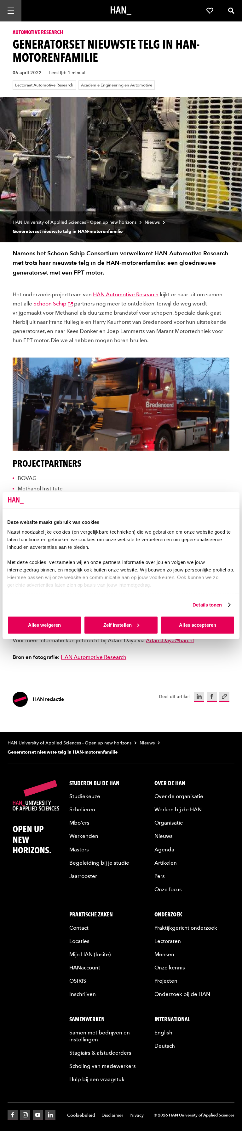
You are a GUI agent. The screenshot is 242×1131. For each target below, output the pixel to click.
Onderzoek (168, 914)
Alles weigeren (44, 624)
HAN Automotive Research (125, 294)
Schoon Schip (49, 303)
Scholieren (82, 809)
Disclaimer (112, 1115)
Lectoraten (167, 941)
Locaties (79, 941)
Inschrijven (82, 994)
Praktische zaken (91, 914)
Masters (79, 849)
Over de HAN (169, 783)
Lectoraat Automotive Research (44, 85)
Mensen (164, 954)
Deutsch (164, 1046)
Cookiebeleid (81, 1115)
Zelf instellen (117, 624)
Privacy (137, 1115)
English (163, 1032)
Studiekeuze (84, 796)
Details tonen (207, 604)
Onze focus (168, 889)
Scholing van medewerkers (102, 1066)
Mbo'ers (79, 823)
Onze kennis (169, 967)
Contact (79, 928)
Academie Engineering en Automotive (116, 85)
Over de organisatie (178, 796)
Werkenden (83, 836)
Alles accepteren (197, 624)
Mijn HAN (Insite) (90, 954)
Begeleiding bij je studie (99, 863)
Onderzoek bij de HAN (182, 994)
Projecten (165, 981)
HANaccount (84, 967)
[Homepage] (121, 10)
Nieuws (152, 222)
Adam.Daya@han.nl (170, 640)
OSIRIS (77, 981)
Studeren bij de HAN (94, 783)
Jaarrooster (83, 876)
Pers (159, 876)
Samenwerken (87, 1019)
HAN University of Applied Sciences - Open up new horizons (74, 222)
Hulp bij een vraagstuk (96, 1079)
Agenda (164, 849)
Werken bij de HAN (178, 809)
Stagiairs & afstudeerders (100, 1053)
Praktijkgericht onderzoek (185, 928)
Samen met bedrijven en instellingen (99, 1036)
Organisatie (168, 823)
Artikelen (165, 863)
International (172, 1019)
